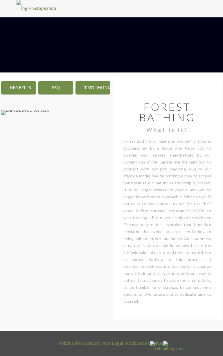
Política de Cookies (145, 343)
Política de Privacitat (79, 343)
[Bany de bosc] (36, 8)
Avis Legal (112, 343)
